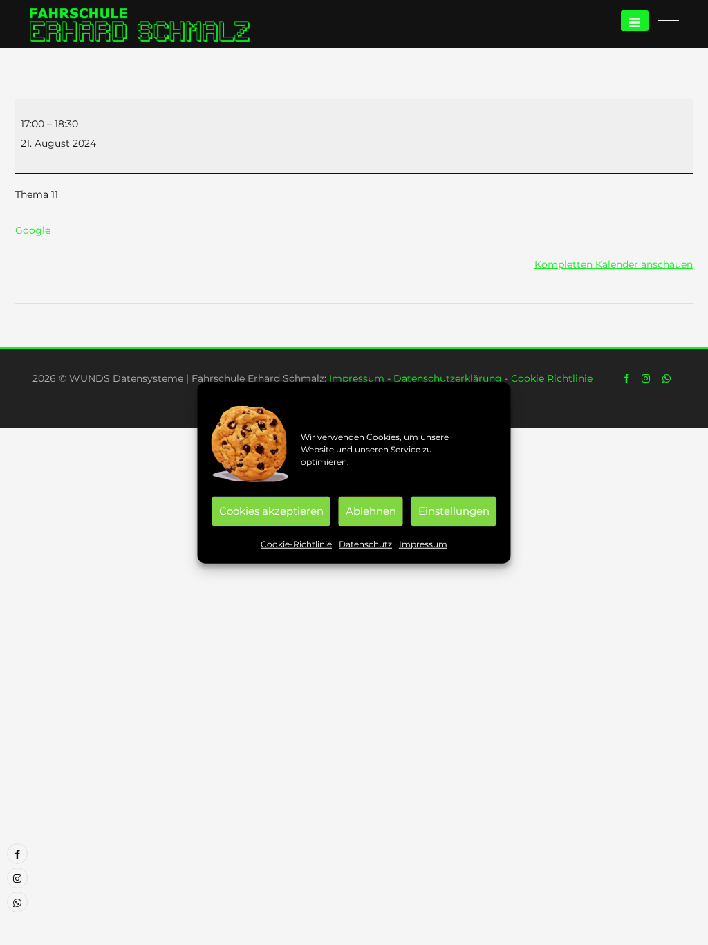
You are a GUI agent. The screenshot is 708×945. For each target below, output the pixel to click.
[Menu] (635, 20)
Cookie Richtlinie (552, 378)
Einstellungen (454, 510)
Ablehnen (371, 510)
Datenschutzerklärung (447, 378)
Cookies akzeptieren (271, 510)
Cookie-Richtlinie (296, 543)
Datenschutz (365, 543)
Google (32, 230)
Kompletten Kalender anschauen (613, 264)
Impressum (423, 543)
